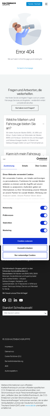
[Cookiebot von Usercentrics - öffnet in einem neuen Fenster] (36, 159)
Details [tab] (25, 166)
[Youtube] (21, 300)
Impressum (9, 346)
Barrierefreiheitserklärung (14, 361)
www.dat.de (30, 405)
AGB (6, 366)
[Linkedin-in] (15, 300)
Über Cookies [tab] (41, 166)
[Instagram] (10, 300)
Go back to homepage (25, 68)
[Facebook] (4, 300)
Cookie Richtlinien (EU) (13, 356)
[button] (25, 131)
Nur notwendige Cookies (25, 255)
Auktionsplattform (11, 371)
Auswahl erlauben (25, 248)
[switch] (43, 215)
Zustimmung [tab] (9, 166)
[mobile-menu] (46, 4)
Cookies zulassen (25, 241)
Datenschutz (9, 351)
